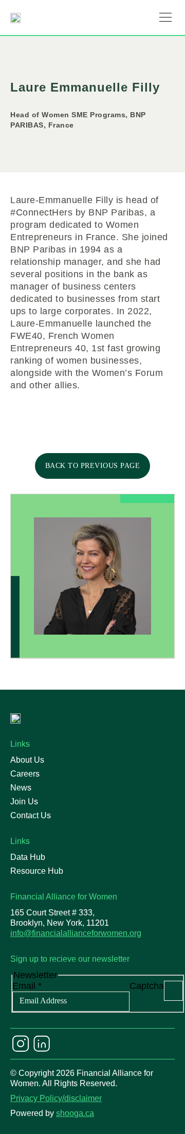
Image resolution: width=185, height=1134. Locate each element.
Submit (173, 991)
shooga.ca (75, 1113)
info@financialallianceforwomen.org (75, 933)
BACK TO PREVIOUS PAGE (92, 466)
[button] (165, 17)
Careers (25, 773)
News (20, 787)
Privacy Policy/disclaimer (56, 1098)
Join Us (24, 801)
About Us (27, 759)
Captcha (147, 986)
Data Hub (27, 857)
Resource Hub (36, 871)
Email (27, 986)
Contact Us (30, 815)
